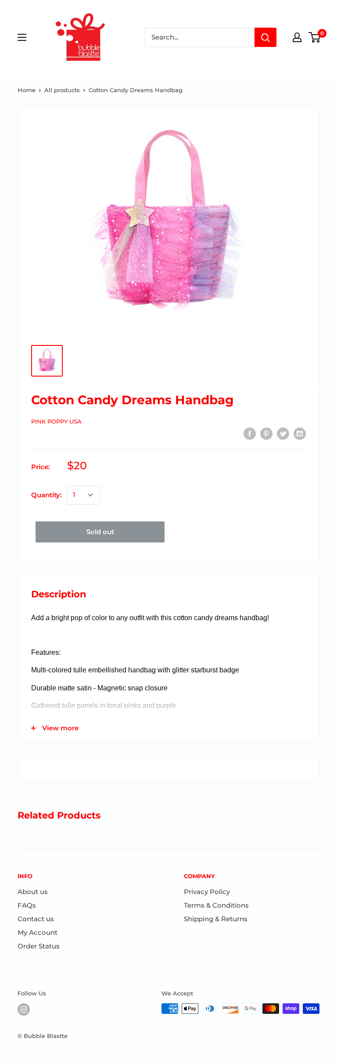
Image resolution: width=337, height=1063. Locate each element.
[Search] (265, 37)
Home (27, 89)
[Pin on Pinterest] (266, 433)
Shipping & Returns (215, 919)
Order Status (39, 946)
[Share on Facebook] (250, 433)
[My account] (297, 37)
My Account (37, 932)
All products (62, 89)
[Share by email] (300, 433)
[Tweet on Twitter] (283, 433)
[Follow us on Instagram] (24, 1009)
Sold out (100, 532)
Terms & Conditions (216, 905)
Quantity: (46, 495)
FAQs (27, 905)
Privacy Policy (207, 891)
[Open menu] (22, 37)
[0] (314, 37)
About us (33, 891)
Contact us (36, 919)
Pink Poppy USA (56, 421)
